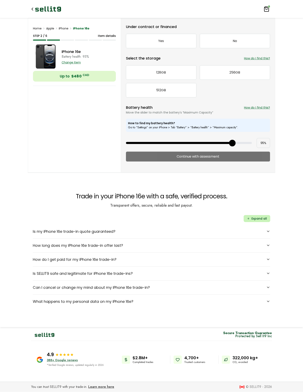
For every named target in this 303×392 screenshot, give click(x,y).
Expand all (259, 218)
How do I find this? (257, 58)
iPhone (63, 28)
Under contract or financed (151, 26)
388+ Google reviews (62, 360)
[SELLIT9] (48, 9)
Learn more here (101, 386)
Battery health (139, 107)
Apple (50, 28)
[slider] (232, 143)
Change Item (71, 62)
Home (37, 28)
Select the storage (143, 58)
